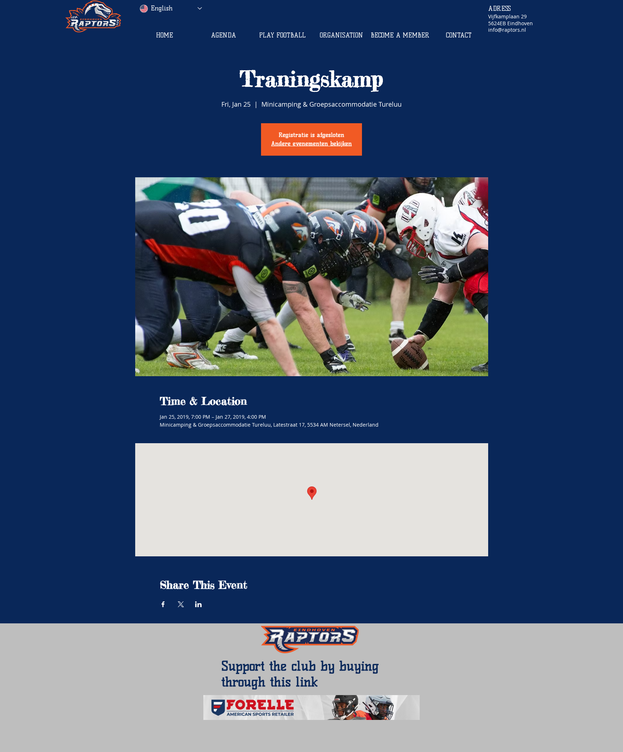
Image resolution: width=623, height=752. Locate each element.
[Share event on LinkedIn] (198, 604)
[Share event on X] (180, 604)
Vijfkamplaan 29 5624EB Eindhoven (510, 20)
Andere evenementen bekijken (311, 143)
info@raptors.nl (507, 29)
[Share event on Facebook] (163, 604)
